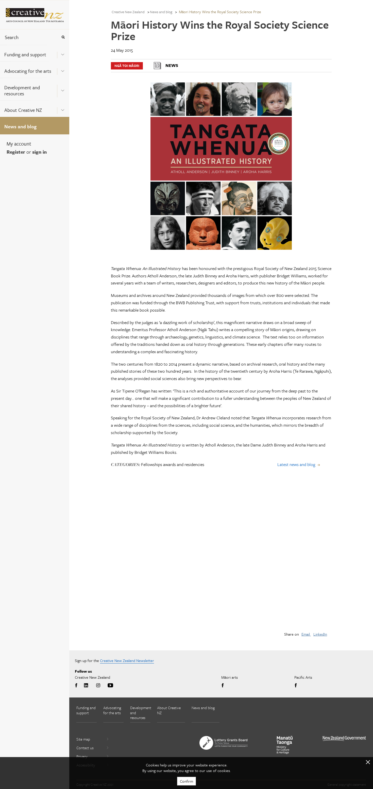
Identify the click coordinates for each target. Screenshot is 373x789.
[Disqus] (221, 556)
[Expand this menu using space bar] (62, 53)
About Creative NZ (23, 109)
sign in (39, 151)
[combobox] (29, 37)
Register (16, 151)
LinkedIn (320, 634)
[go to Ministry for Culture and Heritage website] (285, 745)
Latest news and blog (296, 464)
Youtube (110, 686)
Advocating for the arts (27, 70)
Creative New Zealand (128, 11)
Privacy (82, 756)
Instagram (98, 686)
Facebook (77, 686)
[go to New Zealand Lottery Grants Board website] (223, 743)
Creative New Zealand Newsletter (127, 660)
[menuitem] (34, 53)
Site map (83, 739)
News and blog (20, 126)
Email (306, 634)
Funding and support (25, 54)
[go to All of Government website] (344, 738)
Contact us (85, 747)
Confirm (186, 781)
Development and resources (22, 90)
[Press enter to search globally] (63, 37)
